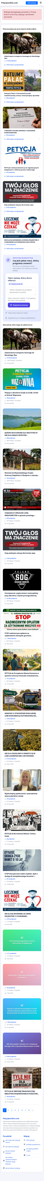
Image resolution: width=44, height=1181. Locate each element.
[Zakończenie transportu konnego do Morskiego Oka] (22, 50)
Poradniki (7, 1136)
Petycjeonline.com (9, 3)
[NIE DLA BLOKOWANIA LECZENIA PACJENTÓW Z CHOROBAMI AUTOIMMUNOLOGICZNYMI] (22, 233)
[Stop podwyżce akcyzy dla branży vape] (22, 197)
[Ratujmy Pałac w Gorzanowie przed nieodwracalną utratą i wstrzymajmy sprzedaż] (22, 87)
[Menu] (41, 3)
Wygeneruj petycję (20, 305)
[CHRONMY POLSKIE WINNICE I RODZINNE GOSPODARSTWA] (22, 124)
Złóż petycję (32, 3)
